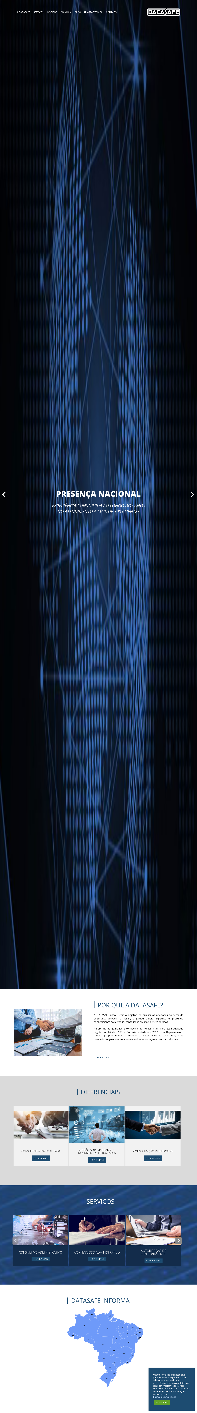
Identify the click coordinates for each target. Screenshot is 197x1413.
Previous (8, 494)
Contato (111, 12)
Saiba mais (103, 1057)
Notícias (52, 12)
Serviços (39, 12)
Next (189, 494)
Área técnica (94, 12)
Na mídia (66, 12)
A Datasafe (23, 12)
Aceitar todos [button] (162, 1402)
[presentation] (15, 1241)
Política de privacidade (164, 1396)
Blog (78, 12)
